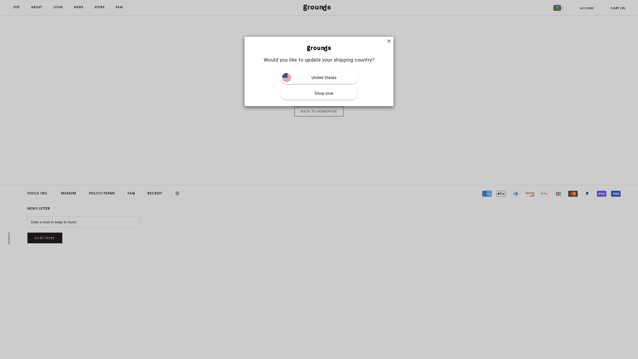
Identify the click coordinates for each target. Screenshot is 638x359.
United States (324, 77)
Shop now (324, 93)
